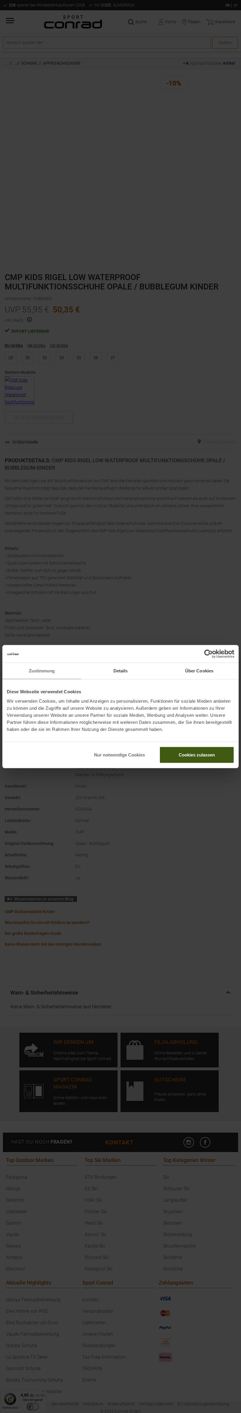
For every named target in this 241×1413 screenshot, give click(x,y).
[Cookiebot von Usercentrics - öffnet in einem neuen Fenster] (208, 653)
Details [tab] (120, 670)
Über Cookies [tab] (199, 670)
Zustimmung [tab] (42, 670)
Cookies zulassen (197, 754)
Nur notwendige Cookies (119, 754)
